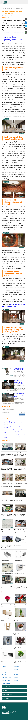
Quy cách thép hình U (18, 545)
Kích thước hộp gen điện (19, 573)
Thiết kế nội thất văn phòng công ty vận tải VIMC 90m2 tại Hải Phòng (7, 516)
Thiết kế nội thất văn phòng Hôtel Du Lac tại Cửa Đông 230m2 (19, 516)
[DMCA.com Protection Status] (6, 714)
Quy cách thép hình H (5, 560)
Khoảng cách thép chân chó (7, 573)
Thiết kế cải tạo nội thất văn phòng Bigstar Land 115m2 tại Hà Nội (20, 587)
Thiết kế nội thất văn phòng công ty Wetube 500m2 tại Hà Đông (20, 531)
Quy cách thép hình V (5, 661)
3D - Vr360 (6, 698)
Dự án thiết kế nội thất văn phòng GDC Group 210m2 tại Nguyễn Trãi (7, 454)
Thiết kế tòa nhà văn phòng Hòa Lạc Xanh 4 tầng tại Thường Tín (7, 546)
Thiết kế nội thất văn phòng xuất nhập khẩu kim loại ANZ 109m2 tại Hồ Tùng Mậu (20, 454)
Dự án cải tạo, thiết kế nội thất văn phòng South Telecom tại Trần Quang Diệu (20, 485)
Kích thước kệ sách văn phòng (7, 632)
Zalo (26, 25)
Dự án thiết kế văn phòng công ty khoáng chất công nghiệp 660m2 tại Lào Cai (6, 485)
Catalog (5, 690)
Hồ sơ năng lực (7, 686)
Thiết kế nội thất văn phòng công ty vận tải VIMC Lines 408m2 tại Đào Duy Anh (6, 469)
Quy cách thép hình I (18, 560)
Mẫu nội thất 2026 (8, 694)
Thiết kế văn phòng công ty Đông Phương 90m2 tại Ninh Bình (7, 500)
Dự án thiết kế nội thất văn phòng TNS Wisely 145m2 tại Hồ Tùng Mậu (20, 469)
